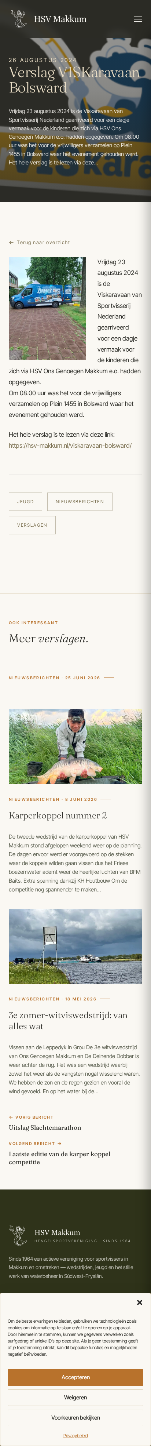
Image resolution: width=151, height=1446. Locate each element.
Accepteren (76, 1377)
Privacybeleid (75, 1435)
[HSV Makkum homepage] (47, 19)
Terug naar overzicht (43, 242)
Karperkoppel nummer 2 (58, 815)
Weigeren (75, 1397)
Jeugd (25, 501)
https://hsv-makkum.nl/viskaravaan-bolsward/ (70, 445)
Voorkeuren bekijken (75, 1417)
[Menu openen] (138, 19)
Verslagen (32, 525)
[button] (139, 1302)
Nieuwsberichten (80, 501)
